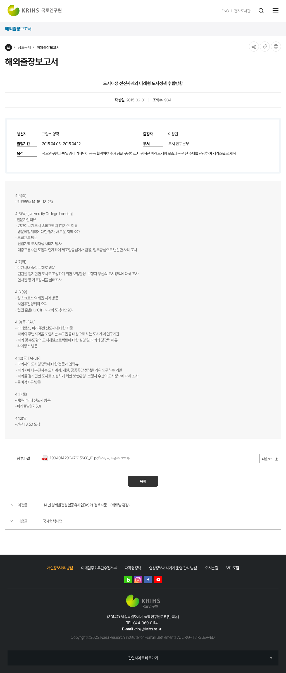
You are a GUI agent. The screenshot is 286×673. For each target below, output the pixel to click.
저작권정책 (133, 567)
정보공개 (24, 47)
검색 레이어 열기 (261, 10)
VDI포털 (232, 567)
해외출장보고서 (48, 47)
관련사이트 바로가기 (143, 657)
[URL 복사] (265, 47)
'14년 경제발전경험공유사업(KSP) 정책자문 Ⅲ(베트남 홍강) (86, 505)
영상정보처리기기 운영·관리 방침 (173, 567)
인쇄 (276, 47)
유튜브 (158, 579)
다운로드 (268, 459)
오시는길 (211, 567)
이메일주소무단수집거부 (98, 567)
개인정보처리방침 (60, 567)
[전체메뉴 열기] (275, 10)
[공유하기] (254, 47)
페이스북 (148, 579)
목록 (143, 481)
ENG (225, 11)
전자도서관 (242, 11)
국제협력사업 (52, 521)
